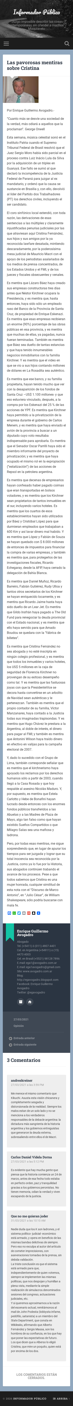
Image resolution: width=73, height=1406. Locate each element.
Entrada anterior (24, 1038)
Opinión (19, 1025)
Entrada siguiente (25, 1044)
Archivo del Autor (20, 1002)
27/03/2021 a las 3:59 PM (27, 1084)
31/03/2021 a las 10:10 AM (28, 1220)
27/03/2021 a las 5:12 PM (27, 1161)
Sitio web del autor (29, 1002)
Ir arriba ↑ (61, 1398)
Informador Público (36, 12)
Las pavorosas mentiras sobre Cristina (34, 65)
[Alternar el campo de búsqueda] (66, 44)
